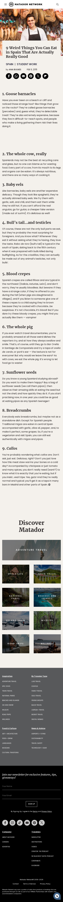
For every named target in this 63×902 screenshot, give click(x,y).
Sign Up (51, 463)
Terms (35, 471)
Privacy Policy (49, 471)
